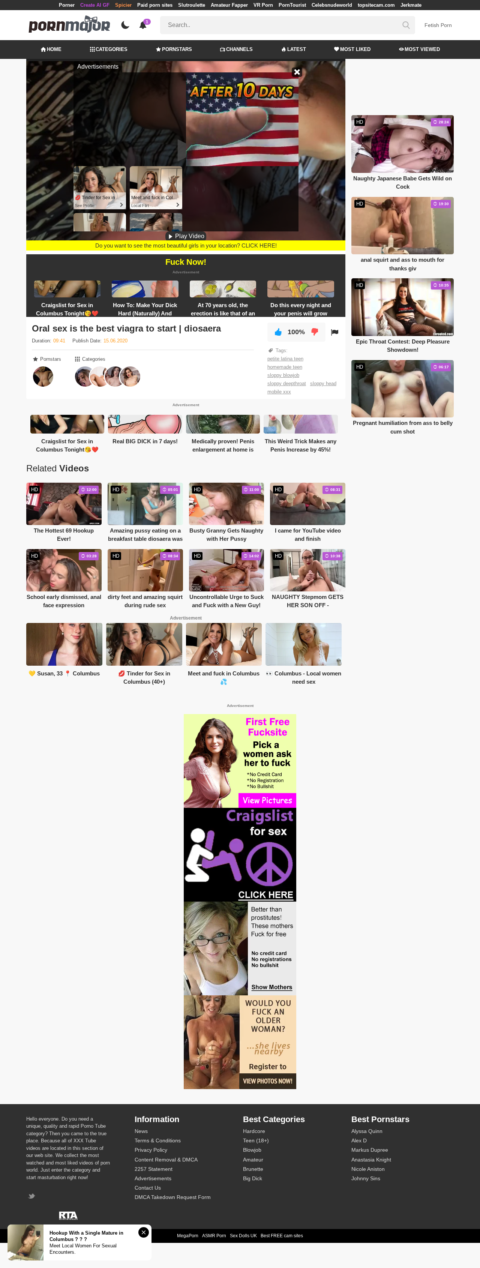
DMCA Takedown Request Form (173, 1197)
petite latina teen (285, 359)
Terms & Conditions (158, 1140)
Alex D (359, 1140)
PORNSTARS (177, 49)
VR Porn (263, 5)
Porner (67, 5)
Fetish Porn (438, 25)
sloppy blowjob (283, 375)
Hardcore (254, 1131)
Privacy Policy (151, 1150)
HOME (54, 49)
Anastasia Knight (371, 1160)
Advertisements (153, 1178)
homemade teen (284, 367)
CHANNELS (239, 49)
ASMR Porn (214, 1235)
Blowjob (252, 1150)
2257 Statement (153, 1169)
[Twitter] (32, 1197)
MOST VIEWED (422, 49)
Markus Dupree (369, 1150)
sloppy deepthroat (286, 383)
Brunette (253, 1169)
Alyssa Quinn (366, 1131)
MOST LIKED (355, 49)
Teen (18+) (256, 1140)
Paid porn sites (154, 5)
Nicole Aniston (368, 1169)
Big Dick (252, 1178)
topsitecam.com (376, 5)
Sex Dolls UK (243, 1235)
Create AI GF (95, 5)
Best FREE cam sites (282, 1235)
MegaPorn (187, 1235)
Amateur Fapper (229, 5)
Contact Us (148, 1188)
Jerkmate (411, 5)
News (141, 1131)
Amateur (253, 1160)
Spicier (123, 5)
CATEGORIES (112, 49)
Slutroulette (191, 5)
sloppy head (323, 383)
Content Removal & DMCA (166, 1160)
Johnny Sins (365, 1178)
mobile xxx (279, 392)
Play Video (189, 236)
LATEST (296, 49)
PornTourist (292, 5)
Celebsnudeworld (332, 5)
